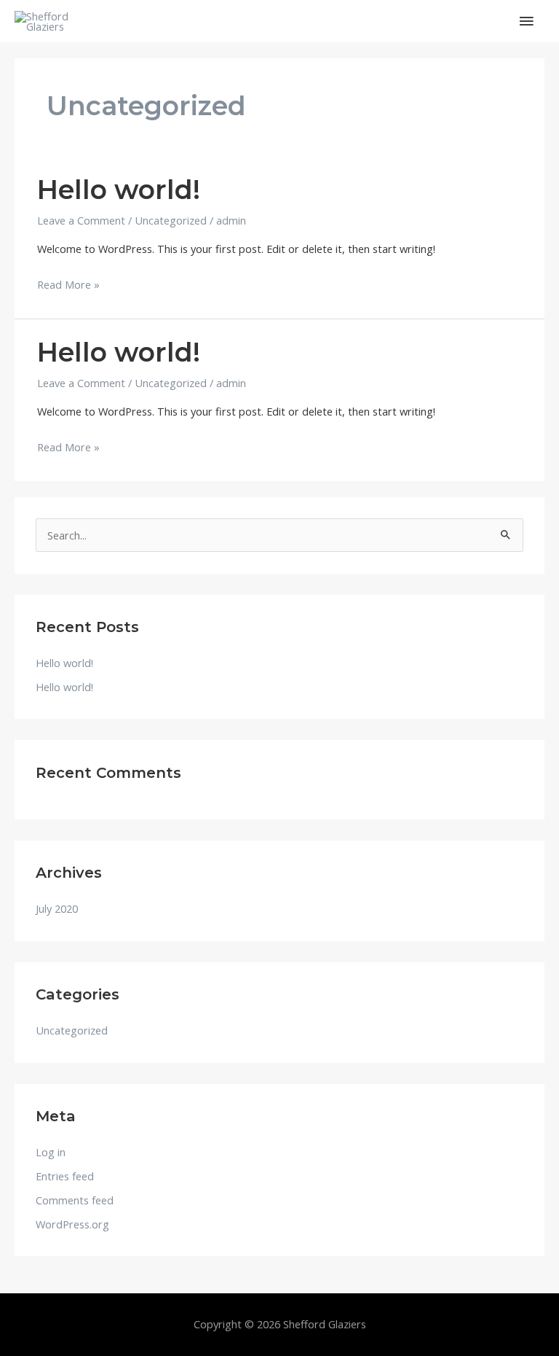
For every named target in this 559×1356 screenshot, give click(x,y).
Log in (51, 1152)
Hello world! (118, 190)
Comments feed (75, 1200)
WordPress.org (72, 1224)
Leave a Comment (81, 220)
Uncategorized (171, 220)
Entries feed (65, 1176)
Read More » (68, 283)
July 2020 (57, 908)
